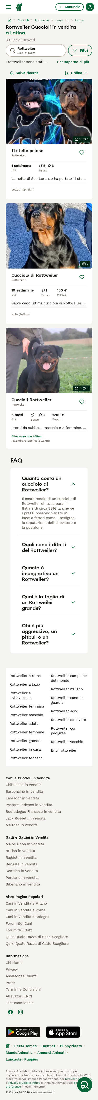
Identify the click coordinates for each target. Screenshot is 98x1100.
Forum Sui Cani (19, 923)
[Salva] (82, 152)
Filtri (84, 50)
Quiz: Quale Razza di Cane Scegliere (37, 937)
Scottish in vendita (22, 871)
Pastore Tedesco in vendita (29, 805)
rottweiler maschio (26, 715)
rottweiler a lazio (25, 684)
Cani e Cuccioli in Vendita (28, 778)
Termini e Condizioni (23, 989)
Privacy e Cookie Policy (23, 1082)
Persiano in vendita (22, 877)
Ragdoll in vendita (21, 857)
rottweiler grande (25, 741)
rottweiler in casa (25, 749)
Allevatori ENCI (19, 996)
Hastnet (48, 1046)
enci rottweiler (64, 750)
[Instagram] (20, 1012)
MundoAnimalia (19, 1052)
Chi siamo (14, 963)
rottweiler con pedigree (63, 730)
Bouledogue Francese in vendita (33, 811)
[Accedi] (90, 7)
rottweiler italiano (67, 689)
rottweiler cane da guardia (67, 700)
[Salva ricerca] (84, 1084)
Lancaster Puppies (22, 1059)
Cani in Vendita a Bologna (27, 917)
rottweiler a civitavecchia (20, 695)
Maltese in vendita (22, 825)
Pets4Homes (25, 1046)
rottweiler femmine (27, 732)
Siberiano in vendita (23, 884)
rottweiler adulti (24, 723)
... (69, 20)
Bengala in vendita (21, 864)
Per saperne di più (73, 62)
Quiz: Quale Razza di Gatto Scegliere (37, 943)
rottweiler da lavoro (68, 720)
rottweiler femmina (27, 706)
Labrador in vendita (22, 798)
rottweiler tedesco (26, 758)
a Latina (15, 33)
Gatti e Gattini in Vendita (27, 837)
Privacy (12, 969)
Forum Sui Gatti (19, 930)
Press (10, 983)
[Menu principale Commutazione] (8, 7)
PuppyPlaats (71, 1046)
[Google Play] (23, 1032)
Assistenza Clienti (21, 976)
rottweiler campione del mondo (69, 678)
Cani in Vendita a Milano (26, 903)
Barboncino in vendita (24, 791)
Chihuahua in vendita (24, 785)
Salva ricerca (27, 73)
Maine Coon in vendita (25, 844)
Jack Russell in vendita (25, 818)
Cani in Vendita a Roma (25, 910)
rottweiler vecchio (67, 742)
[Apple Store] (63, 1032)
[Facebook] (10, 1012)
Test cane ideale (20, 1003)
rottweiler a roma (25, 676)
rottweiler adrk (64, 711)
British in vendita (20, 851)
